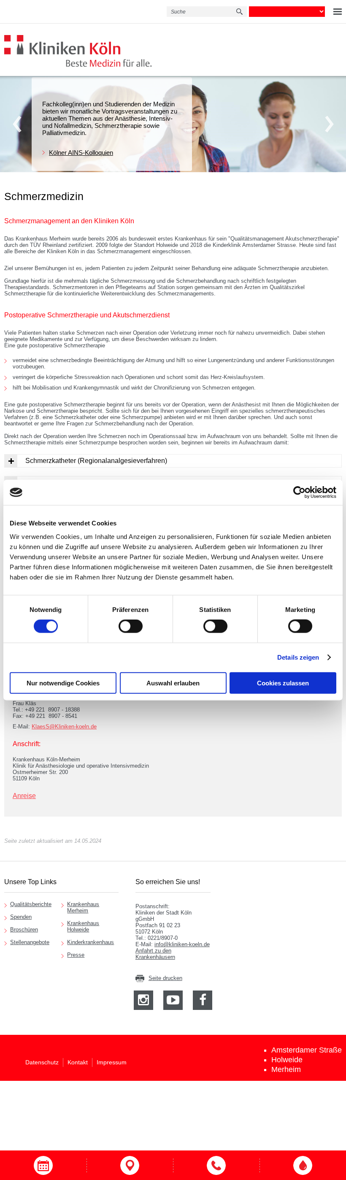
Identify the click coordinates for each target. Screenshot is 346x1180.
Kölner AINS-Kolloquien (81, 152)
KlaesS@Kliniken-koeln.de (64, 726)
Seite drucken (165, 978)
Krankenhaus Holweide (83, 926)
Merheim (286, 1069)
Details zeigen (298, 657)
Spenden (21, 917)
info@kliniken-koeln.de (182, 944)
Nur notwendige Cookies (63, 682)
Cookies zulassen (283, 682)
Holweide (287, 1060)
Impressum (112, 1062)
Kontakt (78, 1062)
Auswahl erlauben (173, 682)
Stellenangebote (29, 942)
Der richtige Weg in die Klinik (129, 1165)
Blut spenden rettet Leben (303, 1165)
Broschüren (24, 929)
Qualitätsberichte (30, 904)
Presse (75, 955)
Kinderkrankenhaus (90, 942)
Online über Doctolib (43, 1165)
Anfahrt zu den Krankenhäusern (155, 953)
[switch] (131, 626)
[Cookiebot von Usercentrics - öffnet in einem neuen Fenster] (299, 492)
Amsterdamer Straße (306, 1050)
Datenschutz (42, 1062)
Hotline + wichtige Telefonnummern (216, 1165)
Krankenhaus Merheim (83, 907)
